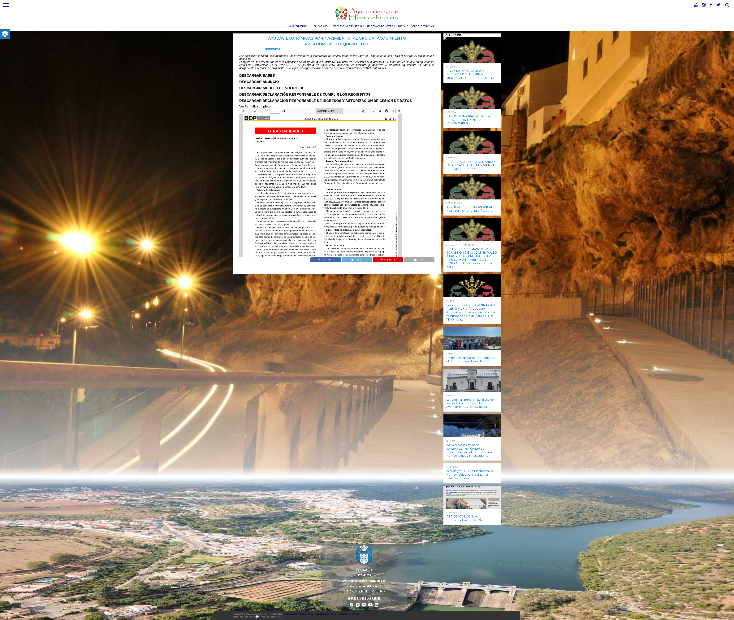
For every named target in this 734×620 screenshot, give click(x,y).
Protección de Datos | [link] (307, 614)
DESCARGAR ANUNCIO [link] (259, 82)
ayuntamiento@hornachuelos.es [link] (364, 580)
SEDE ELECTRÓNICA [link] (422, 26)
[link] (5, 34)
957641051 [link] (364, 575)
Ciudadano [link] (320, 26)
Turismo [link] (403, 26)
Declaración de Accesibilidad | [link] (333, 614)
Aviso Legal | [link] (290, 614)
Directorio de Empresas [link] (348, 26)
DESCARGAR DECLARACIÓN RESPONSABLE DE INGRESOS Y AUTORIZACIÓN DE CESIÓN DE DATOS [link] (325, 100)
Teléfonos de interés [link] (381, 26)
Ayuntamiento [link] (298, 26)
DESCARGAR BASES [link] (257, 75)
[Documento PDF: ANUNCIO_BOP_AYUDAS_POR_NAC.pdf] (320, 182)
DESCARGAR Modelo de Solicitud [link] (271, 88)
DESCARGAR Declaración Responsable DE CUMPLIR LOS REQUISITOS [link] (305, 94)
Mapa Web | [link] (354, 614)
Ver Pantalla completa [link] (255, 106)
